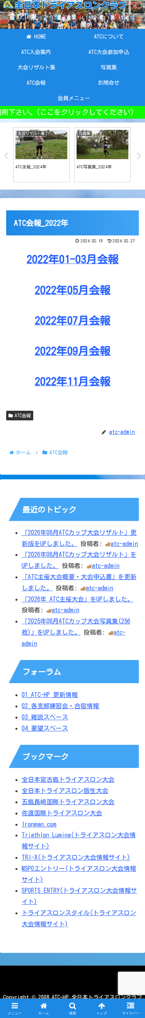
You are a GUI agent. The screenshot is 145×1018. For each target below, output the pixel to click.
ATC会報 (23, 415)
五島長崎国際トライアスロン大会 (68, 802)
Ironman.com (39, 824)
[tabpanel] (41, 155)
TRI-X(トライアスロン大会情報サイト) (76, 857)
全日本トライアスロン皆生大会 (65, 791)
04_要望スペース (45, 728)
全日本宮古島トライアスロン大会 (68, 779)
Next (139, 156)
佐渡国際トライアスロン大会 (62, 813)
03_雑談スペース (45, 717)
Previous (6, 156)
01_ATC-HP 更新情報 (50, 695)
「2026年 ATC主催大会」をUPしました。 (77, 599)
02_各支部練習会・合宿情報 (60, 706)
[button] (129, 929)
